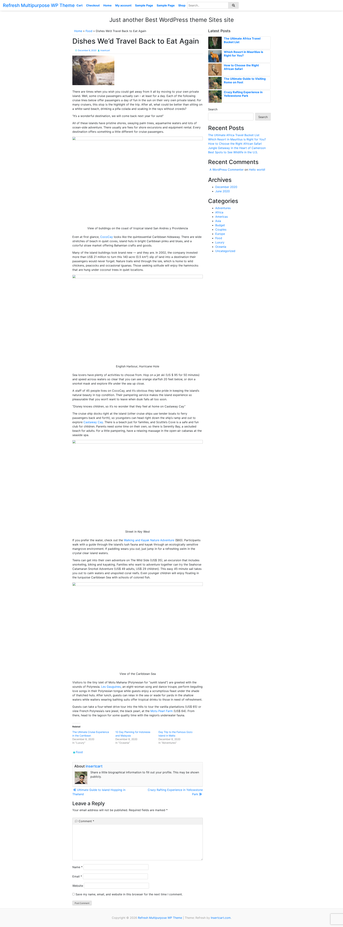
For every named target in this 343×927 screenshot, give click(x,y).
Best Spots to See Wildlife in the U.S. (233, 152)
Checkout (93, 5)
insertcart (105, 50)
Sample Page (144, 5)
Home (107, 5)
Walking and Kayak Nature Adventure (149, 540)
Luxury (219, 242)
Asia (218, 221)
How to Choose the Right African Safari (241, 67)
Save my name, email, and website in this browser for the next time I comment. (129, 894)
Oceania (220, 246)
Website (77, 885)
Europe (220, 234)
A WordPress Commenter (227, 169)
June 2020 (222, 191)
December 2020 (226, 187)
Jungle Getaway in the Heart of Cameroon (237, 148)
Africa (219, 212)
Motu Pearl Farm (161, 711)
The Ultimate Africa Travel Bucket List (233, 135)
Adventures (223, 208)
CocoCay (106, 237)
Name (77, 867)
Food (89, 31)
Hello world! (257, 169)
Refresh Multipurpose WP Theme (39, 5)
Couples (220, 229)
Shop (181, 5)
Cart (79, 5)
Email (77, 876)
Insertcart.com (221, 917)
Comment (86, 821)
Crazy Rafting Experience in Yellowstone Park (243, 93)
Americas (221, 216)
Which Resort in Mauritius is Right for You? (243, 53)
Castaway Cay (93, 422)
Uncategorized (225, 251)
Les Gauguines (111, 686)
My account (123, 5)
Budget (220, 225)
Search (212, 109)
